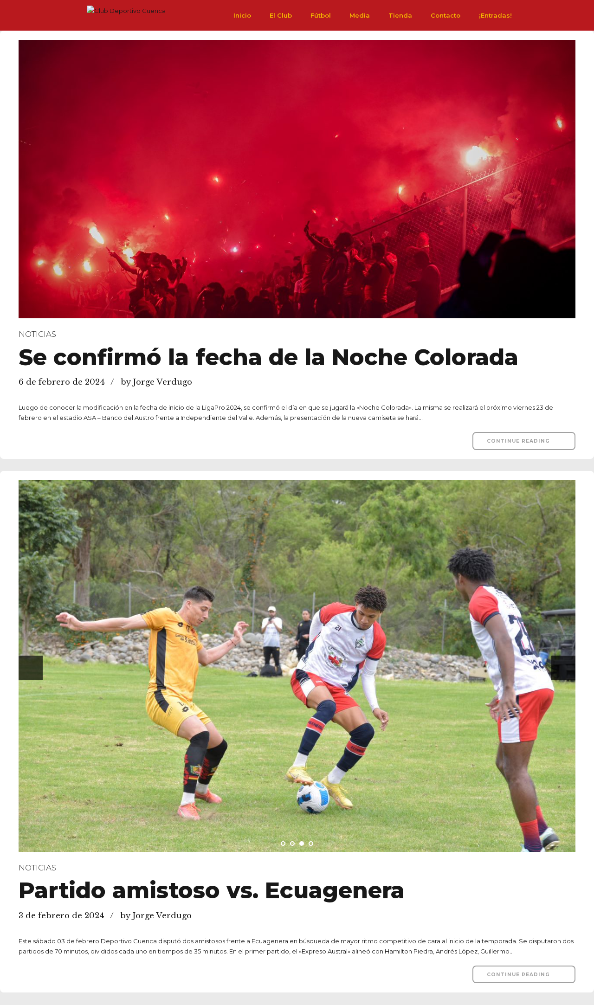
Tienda (400, 15)
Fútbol (320, 15)
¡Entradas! (495, 15)
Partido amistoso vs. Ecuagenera (212, 890)
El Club (281, 15)
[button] (31, 668)
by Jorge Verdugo (156, 382)
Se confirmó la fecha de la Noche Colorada (268, 357)
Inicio (242, 15)
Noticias (37, 334)
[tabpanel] (297, 666)
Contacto (445, 15)
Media (359, 15)
